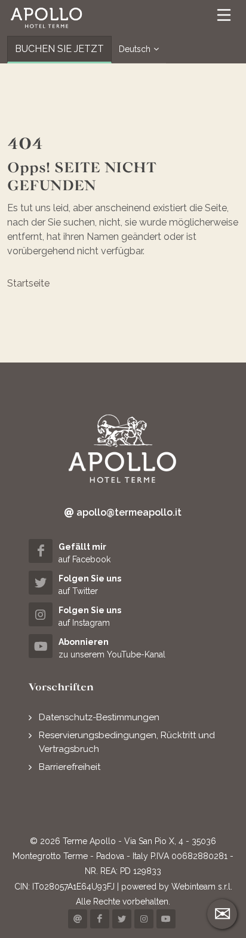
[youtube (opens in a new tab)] (166, 918)
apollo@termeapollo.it (128, 512)
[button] (46, 18)
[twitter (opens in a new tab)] (121, 918)
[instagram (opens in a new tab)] (143, 918)
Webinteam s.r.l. (201, 886)
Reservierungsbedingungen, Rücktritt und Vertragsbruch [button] (127, 742)
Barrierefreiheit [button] (69, 767)
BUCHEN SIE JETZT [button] (59, 48)
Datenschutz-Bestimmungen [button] (99, 717)
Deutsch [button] (134, 49)
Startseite (28, 283)
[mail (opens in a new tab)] (77, 918)
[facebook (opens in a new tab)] (99, 918)
